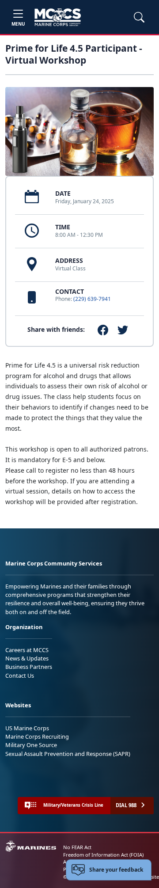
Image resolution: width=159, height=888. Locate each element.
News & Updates (27, 658)
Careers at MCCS (27, 650)
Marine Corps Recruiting (37, 736)
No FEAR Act (77, 847)
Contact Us (19, 675)
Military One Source (31, 745)
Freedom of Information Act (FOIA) (103, 854)
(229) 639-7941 (92, 299)
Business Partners (28, 667)
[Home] (57, 17)
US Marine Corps (27, 728)
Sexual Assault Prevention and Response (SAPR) (67, 754)
